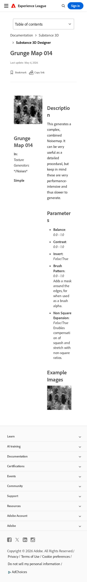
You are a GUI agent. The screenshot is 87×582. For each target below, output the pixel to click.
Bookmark (21, 72)
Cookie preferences (56, 556)
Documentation (21, 35)
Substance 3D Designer (33, 42)
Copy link (39, 72)
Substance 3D (49, 35)
